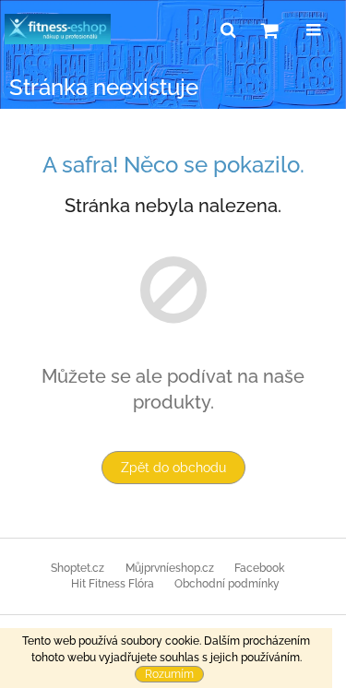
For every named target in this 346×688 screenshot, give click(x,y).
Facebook (259, 568)
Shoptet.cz (77, 568)
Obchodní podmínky (227, 583)
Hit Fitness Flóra (112, 583)
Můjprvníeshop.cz (169, 568)
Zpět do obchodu (173, 467)
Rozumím (169, 674)
